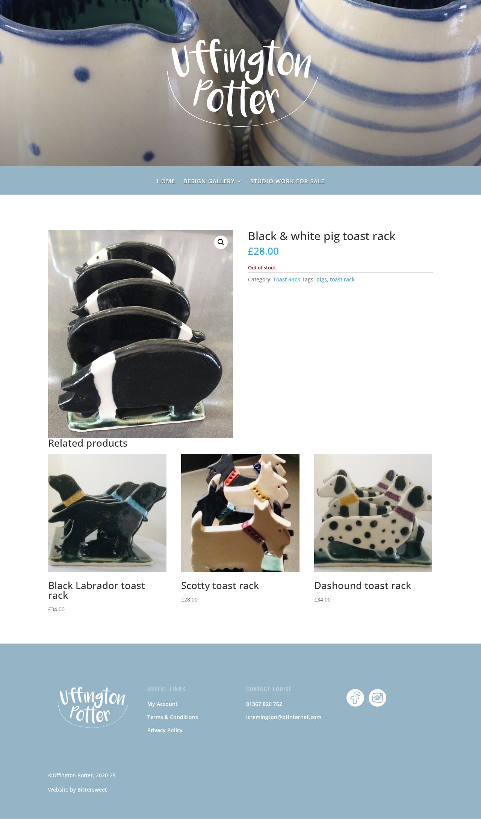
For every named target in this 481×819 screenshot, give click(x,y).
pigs (321, 279)
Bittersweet (92, 789)
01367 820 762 (264, 703)
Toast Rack (286, 279)
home (166, 181)
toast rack (342, 279)
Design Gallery (209, 181)
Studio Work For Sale (288, 181)
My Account (162, 703)
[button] (221, 242)
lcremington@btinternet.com (283, 717)
